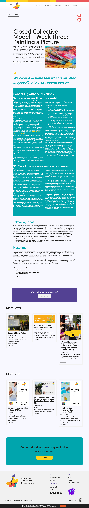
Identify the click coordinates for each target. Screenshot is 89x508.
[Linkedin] (51, 493)
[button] (79, 15)
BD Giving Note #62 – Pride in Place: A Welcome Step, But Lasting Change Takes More (44, 400)
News (69, 477)
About (37, 6)
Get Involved (47, 6)
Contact (75, 6)
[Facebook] (54, 493)
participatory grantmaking (29, 283)
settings (54, 506)
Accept (63, 506)
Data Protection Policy (73, 482)
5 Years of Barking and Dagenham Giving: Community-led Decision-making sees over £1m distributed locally (70, 346)
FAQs (69, 479)
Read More (10, 345)
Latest (67, 6)
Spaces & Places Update (17, 333)
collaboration (20, 283)
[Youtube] (61, 493)
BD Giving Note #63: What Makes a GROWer (18, 409)
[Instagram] (57, 493)
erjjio (75, 500)
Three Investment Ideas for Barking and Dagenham (44, 326)
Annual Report (71, 484)
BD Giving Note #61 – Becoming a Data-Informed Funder (68, 410)
